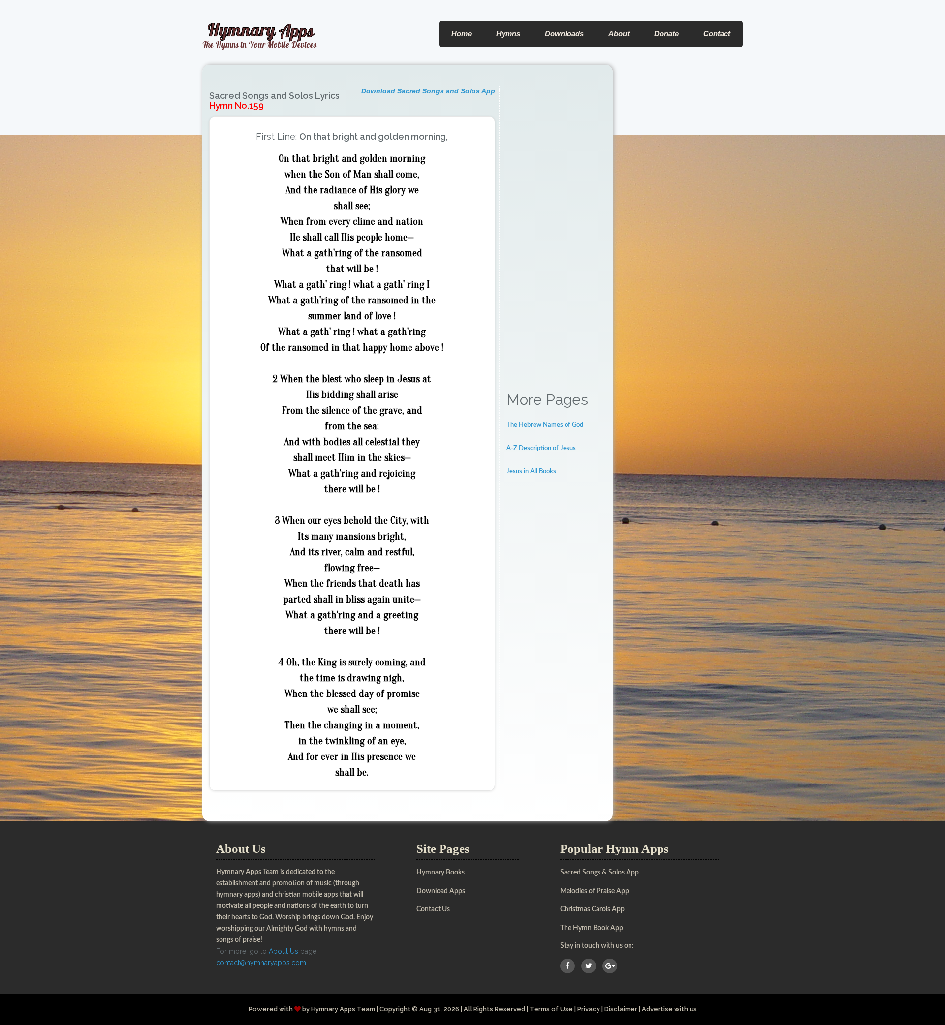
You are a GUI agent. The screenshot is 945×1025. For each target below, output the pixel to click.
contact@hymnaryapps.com (261, 962)
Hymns (508, 34)
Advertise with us (669, 1009)
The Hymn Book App (591, 928)
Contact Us (433, 909)
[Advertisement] (556, 233)
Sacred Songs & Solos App (599, 872)
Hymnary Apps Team (343, 1009)
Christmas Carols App (592, 909)
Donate (666, 34)
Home (461, 34)
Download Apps (440, 891)
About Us (283, 951)
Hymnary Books (440, 872)
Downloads (564, 34)
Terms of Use (551, 1009)
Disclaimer (620, 1009)
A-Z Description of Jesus (541, 448)
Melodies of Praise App (594, 891)
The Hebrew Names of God (544, 425)
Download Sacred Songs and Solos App (428, 91)
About (619, 34)
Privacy (588, 1009)
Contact (716, 34)
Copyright (394, 1009)
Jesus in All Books (531, 471)
